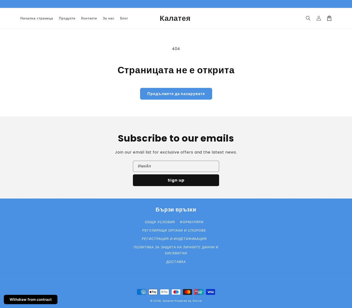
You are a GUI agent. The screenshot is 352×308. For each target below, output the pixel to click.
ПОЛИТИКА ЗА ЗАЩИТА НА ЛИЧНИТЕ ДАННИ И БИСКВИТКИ (176, 250)
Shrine (197, 301)
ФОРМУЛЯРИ (192, 222)
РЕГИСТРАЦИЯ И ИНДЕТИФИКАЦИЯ (174, 238)
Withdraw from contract (31, 299)
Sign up (176, 180)
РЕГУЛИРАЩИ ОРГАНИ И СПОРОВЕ (174, 230)
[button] (308, 18)
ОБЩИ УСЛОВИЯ (160, 222)
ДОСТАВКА (176, 261)
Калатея (168, 301)
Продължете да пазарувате (176, 94)
